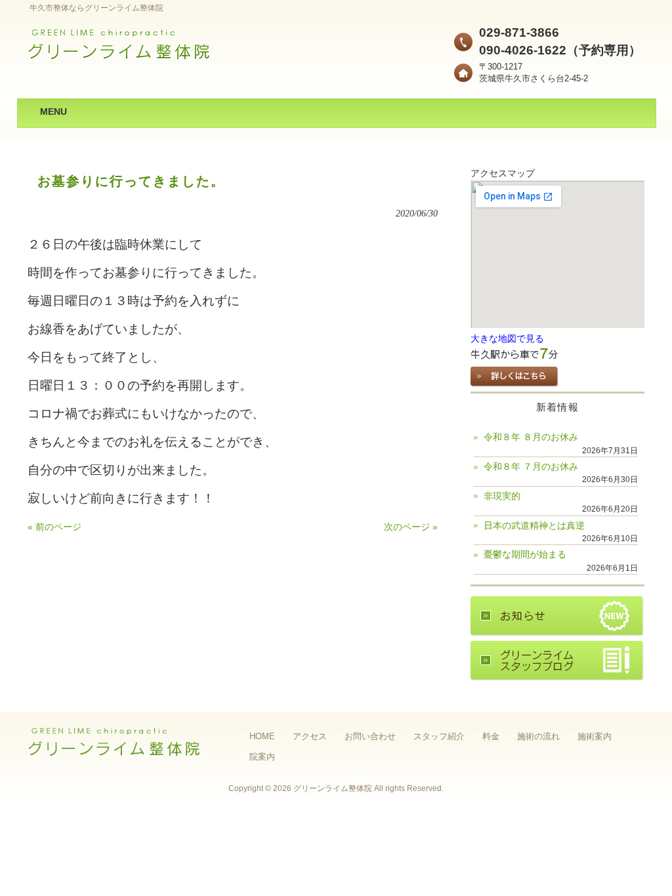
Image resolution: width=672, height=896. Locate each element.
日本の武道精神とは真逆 (534, 526)
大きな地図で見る (507, 339)
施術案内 (595, 736)
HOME (262, 736)
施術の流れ (538, 736)
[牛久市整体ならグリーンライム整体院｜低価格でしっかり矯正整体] (119, 56)
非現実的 (502, 496)
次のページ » (411, 527)
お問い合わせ (370, 736)
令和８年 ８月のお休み (531, 437)
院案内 (262, 757)
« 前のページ (54, 527)
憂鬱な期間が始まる (525, 555)
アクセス (310, 736)
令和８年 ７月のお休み (531, 467)
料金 (490, 736)
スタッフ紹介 (439, 736)
